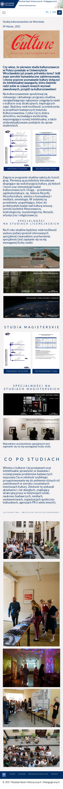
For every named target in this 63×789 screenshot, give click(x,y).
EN (54, 12)
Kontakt (54, 774)
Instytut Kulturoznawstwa (27, 5)
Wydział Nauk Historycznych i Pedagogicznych (38, 1)
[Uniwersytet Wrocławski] (9, 4)
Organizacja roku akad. (38, 774)
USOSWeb (21, 774)
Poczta (12, 774)
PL (47, 12)
